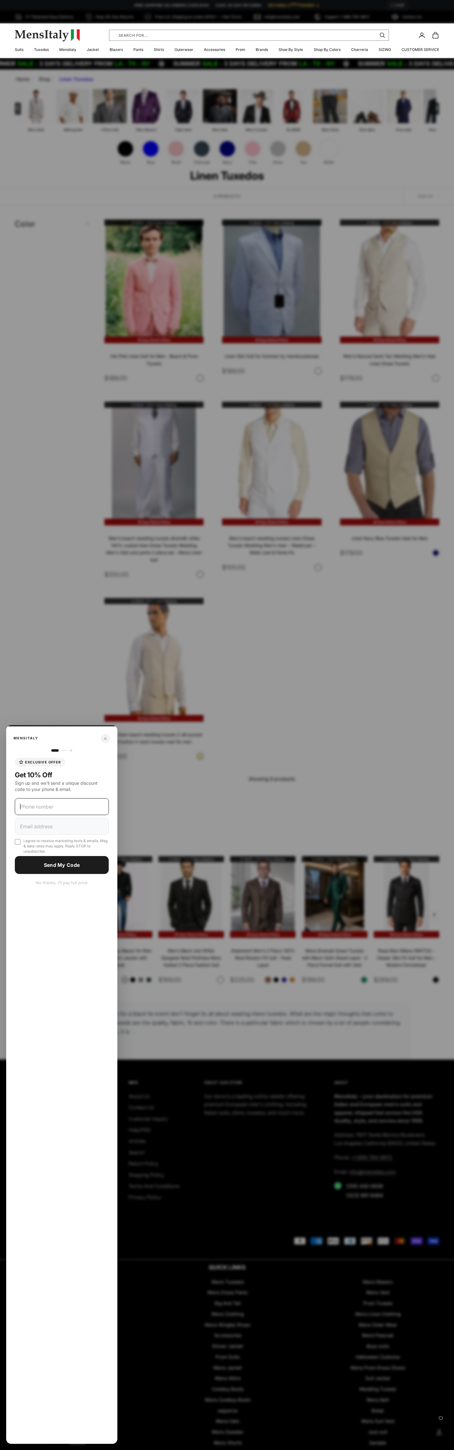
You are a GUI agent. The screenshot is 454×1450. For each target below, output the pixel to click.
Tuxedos (41, 49)
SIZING (385, 49)
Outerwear (183, 49)
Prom (240, 49)
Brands (262, 49)
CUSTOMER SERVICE (420, 49)
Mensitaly (67, 49)
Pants (138, 49)
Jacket (93, 49)
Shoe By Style (291, 49)
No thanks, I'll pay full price (62, 882)
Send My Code (62, 865)
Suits (19, 49)
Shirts (159, 49)
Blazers (116, 49)
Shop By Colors (327, 49)
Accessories (214, 49)
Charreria (359, 49)
